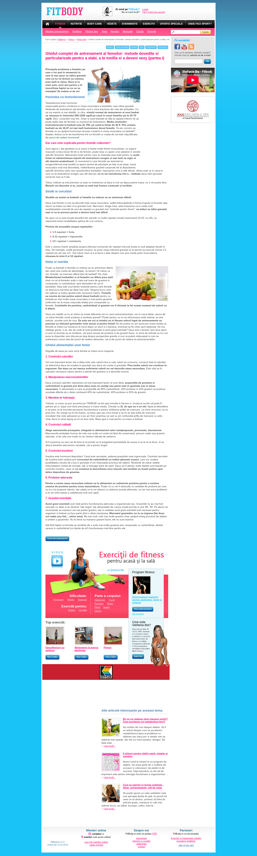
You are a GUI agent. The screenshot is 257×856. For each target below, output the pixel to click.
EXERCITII (149, 23)
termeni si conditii (141, 841)
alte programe (138, 614)
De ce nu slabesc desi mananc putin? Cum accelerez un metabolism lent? (145, 720)
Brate (110, 603)
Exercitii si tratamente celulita (186, 838)
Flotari (107, 647)
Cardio (140, 31)
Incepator (58, 599)
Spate (106, 607)
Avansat (82, 599)
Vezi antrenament (142, 609)
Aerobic (115, 31)
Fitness (71, 39)
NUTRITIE (76, 23)
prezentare (141, 838)
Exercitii (151, 31)
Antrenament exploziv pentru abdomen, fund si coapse (147, 600)
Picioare (99, 603)
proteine (110, 47)
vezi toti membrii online (96, 842)
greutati (134, 47)
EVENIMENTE (130, 23)
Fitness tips (91, 31)
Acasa (71, 610)
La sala (83, 610)
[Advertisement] (71, 761)
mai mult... (110, 746)
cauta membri (96, 845)
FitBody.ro (62, 39)
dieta (141, 47)
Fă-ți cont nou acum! (153, 12)
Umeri (98, 611)
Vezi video (52, 657)
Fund (112, 600)
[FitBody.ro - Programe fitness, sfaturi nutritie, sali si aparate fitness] (72, 11)
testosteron (163, 47)
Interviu (138, 656)
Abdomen (100, 600)
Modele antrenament (57, 31)
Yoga (104, 31)
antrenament (151, 47)
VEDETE (112, 23)
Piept (97, 607)
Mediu (70, 599)
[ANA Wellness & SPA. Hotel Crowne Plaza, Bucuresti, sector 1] (193, 98)
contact (141, 846)
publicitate (141, 844)
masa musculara (122, 47)
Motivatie (128, 31)
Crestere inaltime (186, 841)
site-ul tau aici (186, 845)
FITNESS (60, 23)
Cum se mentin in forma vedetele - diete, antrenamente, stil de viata (143, 786)
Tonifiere (77, 31)
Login (145, 9)
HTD (154, 833)
